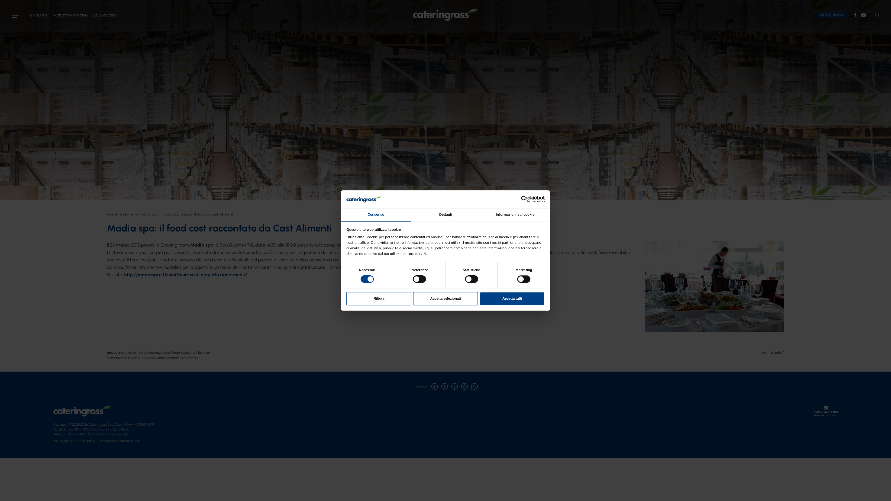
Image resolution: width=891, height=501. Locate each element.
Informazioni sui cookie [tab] (515, 214)
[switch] (419, 279)
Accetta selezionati (445, 298)
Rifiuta (379, 298)
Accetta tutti (512, 298)
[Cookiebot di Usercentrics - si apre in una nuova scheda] (524, 199)
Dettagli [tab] (445, 214)
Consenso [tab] (376, 214)
